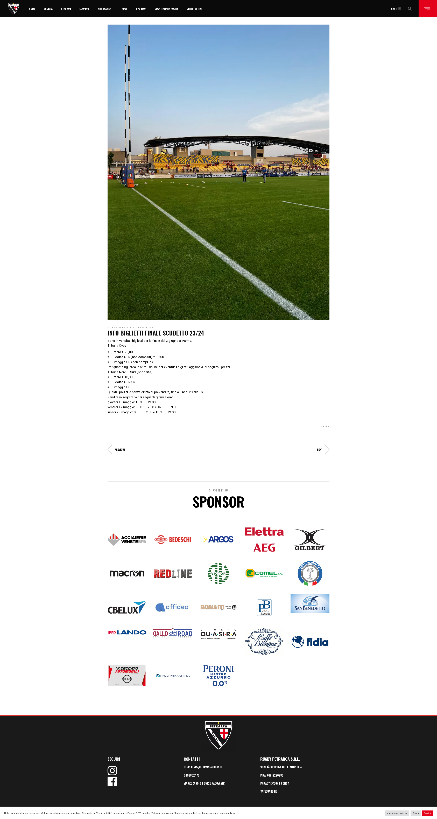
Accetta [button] (427, 813)
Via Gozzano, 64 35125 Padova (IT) (204, 783)
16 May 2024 (146, 327)
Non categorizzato (121, 327)
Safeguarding (268, 791)
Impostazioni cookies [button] (397, 813)
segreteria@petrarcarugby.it (203, 767)
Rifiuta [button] (416, 813)
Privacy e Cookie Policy (274, 783)
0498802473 (191, 775)
